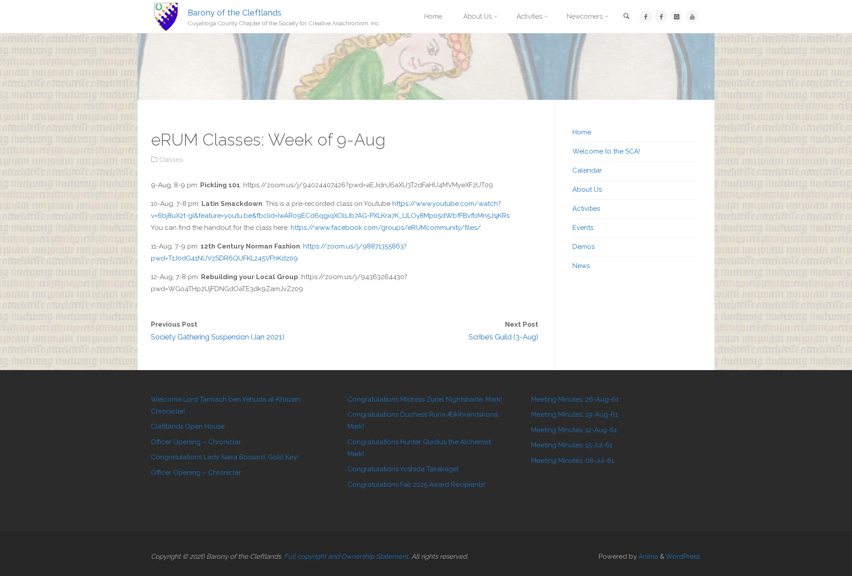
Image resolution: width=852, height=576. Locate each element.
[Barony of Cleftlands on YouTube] (692, 16)
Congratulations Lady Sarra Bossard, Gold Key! (224, 457)
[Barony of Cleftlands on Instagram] (676, 16)
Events (582, 228)
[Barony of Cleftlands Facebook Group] (661, 16)
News (581, 266)
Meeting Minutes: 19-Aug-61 (574, 414)
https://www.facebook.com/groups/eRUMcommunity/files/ (386, 228)
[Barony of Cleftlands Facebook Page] (645, 16)
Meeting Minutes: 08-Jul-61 (572, 461)
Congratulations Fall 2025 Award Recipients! (416, 485)
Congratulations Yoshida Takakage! (402, 469)
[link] (626, 17)
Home (581, 132)
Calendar (587, 170)
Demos (583, 247)
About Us (587, 189)
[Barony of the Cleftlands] (166, 16)
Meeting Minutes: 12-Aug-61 (574, 430)
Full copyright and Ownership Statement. (347, 556)
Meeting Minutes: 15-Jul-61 (571, 445)
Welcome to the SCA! (606, 151)
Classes (171, 160)
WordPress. (683, 556)
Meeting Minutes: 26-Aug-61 (575, 399)
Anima (647, 556)
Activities (586, 209)
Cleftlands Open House (188, 426)
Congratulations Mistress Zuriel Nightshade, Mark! (424, 399)
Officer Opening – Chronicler (196, 442)
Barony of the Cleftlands (234, 12)
